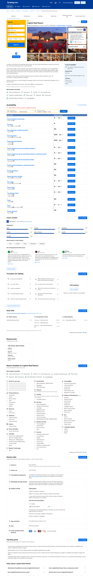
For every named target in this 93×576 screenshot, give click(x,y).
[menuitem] (9, 6)
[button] (16, 39)
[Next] (85, 39)
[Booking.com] (12, 2)
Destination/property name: (14, 24)
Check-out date (11, 32)
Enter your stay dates (37, 473)
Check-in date (11, 28)
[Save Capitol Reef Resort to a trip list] (79, 21)
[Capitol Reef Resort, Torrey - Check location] (27, 25)
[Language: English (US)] (55, 2)
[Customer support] (59, 2)
